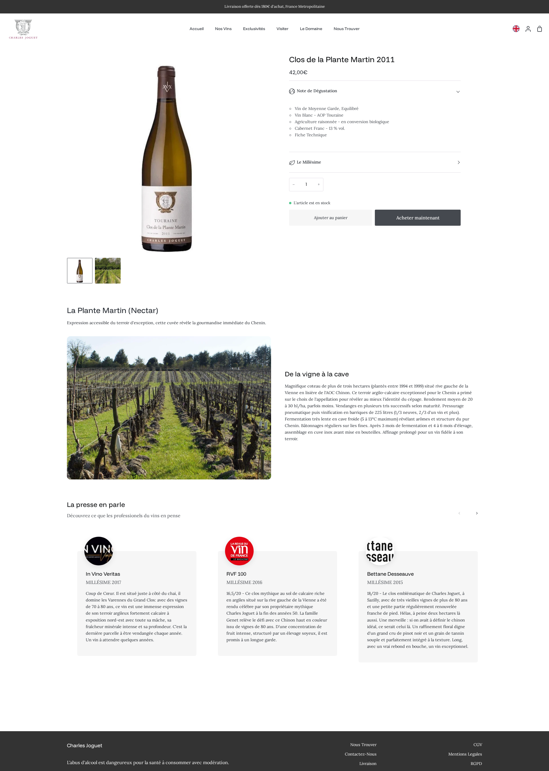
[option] (517, 28)
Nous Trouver (363, 744)
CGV (478, 744)
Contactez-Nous (361, 754)
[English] (517, 28)
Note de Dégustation (317, 90)
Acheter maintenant (417, 218)
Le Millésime (309, 162)
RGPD (476, 763)
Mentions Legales (465, 754)
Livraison (368, 763)
